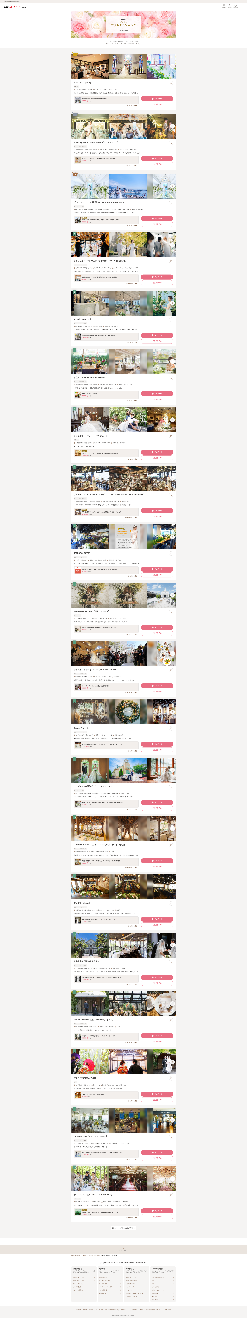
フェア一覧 (158, 98)
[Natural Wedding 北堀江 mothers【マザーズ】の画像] (123, 1003)
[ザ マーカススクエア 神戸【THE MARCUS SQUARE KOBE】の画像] (123, 186)
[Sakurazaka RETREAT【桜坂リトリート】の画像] (123, 595)
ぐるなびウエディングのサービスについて (150, 1309)
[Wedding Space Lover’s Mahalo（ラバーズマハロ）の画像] (123, 126)
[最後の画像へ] (172, 66)
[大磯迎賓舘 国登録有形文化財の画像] (123, 945)
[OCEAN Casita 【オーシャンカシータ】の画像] (123, 1120)
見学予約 (158, 104)
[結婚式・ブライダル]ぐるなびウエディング (82, 1255)
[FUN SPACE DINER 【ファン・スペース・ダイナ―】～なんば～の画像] (123, 828)
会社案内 (78, 1309)
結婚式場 (98, 1255)
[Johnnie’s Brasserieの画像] (123, 303)
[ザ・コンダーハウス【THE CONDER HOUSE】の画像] (123, 1178)
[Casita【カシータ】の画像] (123, 711)
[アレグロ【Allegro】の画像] (123, 886)
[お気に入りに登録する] (171, 83)
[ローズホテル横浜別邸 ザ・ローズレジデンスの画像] (123, 770)
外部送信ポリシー (113, 1309)
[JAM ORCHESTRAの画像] (123, 536)
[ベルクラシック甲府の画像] (123, 66)
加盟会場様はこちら (124, 1309)
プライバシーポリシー (101, 1309)
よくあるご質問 (166, 1309)
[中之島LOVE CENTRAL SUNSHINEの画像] (123, 361)
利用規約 (85, 1309)
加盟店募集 (134, 1309)
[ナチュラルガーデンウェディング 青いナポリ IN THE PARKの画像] (123, 244)
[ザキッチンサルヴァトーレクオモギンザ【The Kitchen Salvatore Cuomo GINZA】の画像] (123, 478)
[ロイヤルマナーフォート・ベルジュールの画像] (123, 419)
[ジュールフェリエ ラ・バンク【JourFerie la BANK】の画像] (123, 653)
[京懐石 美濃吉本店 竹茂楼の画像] (123, 1061)
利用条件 (91, 1309)
